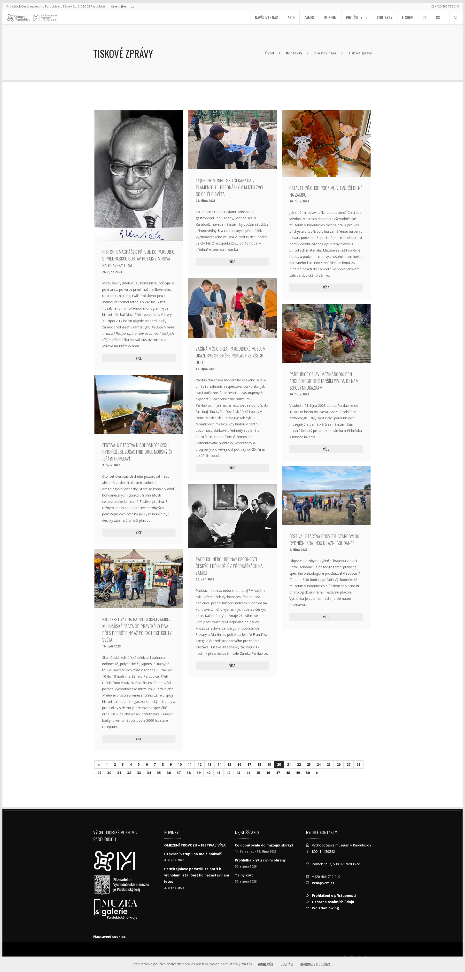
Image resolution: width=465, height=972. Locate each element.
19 (269, 764)
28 (358, 764)
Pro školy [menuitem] (354, 18)
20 (279, 764)
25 (329, 764)
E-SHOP (407, 18)
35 (159, 772)
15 (229, 764)
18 (259, 764)
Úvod (269, 53)
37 (179, 772)
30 (109, 772)
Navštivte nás (266, 18)
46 (268, 772)
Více (139, 358)
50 (308, 772)
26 (339, 764)
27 (348, 764)
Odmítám (286, 964)
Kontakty (385, 18)
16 (239, 764)
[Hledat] (456, 17)
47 (278, 772)
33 (139, 772)
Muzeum (330, 18)
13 (209, 764)
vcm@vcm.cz (124, 6)
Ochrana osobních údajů (333, 901)
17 (249, 764)
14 (219, 764)
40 (208, 772)
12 (200, 764)
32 (129, 772)
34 (149, 772)
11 (190, 764)
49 (298, 772)
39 (199, 772)
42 (228, 772)
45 (258, 772)
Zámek (309, 18)
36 (169, 772)
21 (289, 764)
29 (99, 772)
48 (288, 772)
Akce (291, 18)
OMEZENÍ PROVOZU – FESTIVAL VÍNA (195, 845)
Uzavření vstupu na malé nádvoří (193, 854)
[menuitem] (424, 17)
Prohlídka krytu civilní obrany (260, 860)
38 (189, 772)
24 (319, 764)
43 (238, 772)
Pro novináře (325, 53)
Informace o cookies (315, 964)
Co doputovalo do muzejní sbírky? (264, 845)
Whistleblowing (325, 908)
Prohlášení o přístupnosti (334, 895)
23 (309, 764)
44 (248, 772)
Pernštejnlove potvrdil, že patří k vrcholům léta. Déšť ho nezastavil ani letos (196, 875)
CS (438, 18)
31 (119, 772)
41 (218, 772)
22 (299, 764)
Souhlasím (265, 964)
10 (180, 764)
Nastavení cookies (109, 936)
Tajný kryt (244, 875)
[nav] (451, 954)
